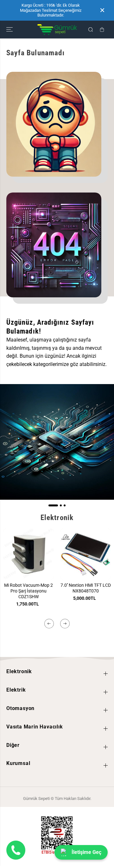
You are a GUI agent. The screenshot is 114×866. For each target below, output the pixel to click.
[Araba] (102, 29)
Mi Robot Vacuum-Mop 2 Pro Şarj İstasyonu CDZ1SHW (28, 591)
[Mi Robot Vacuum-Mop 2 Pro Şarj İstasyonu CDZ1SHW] (28, 554)
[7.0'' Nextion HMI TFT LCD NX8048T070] (85, 554)
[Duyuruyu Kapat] (102, 10)
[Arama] (90, 29)
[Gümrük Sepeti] (57, 29)
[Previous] (49, 623)
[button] (10, 29)
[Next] (65, 623)
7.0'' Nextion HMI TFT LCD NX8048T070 (85, 588)
